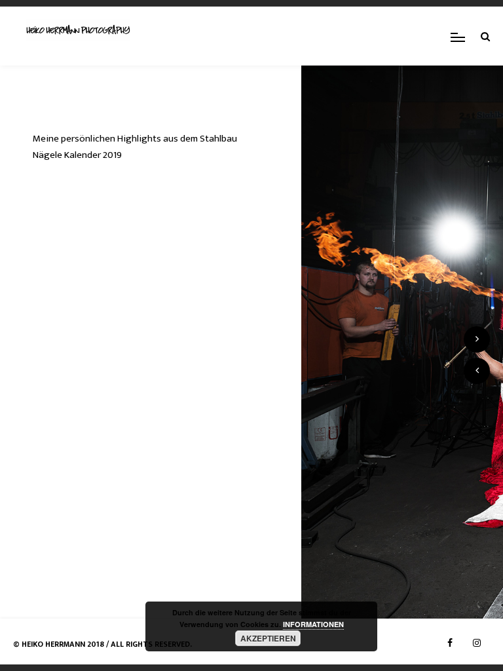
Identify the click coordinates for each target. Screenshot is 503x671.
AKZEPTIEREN (268, 638)
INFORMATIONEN (313, 624)
